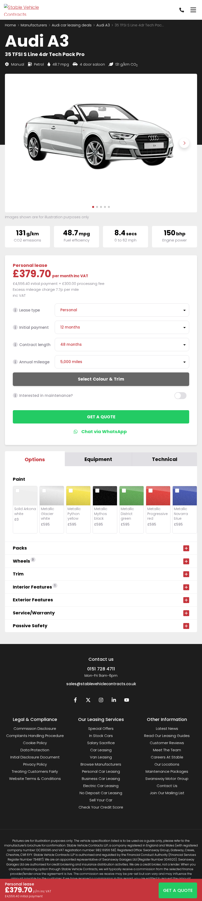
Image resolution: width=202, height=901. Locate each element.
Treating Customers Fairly (35, 771)
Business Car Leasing (101, 778)
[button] (93, 207)
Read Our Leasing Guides (167, 735)
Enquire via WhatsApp (101, 431)
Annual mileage (34, 362)
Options (35, 459)
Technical (164, 459)
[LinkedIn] (113, 701)
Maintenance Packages (167, 771)
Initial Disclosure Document (35, 757)
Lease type (29, 310)
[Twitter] (88, 701)
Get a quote (101, 417)
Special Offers (101, 728)
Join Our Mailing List (167, 792)
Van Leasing (101, 757)
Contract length (34, 344)
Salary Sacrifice (101, 742)
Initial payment (34, 327)
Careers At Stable (167, 757)
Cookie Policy (35, 742)
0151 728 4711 (101, 669)
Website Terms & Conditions (35, 778)
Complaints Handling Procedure (35, 735)
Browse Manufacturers (101, 764)
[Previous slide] (18, 143)
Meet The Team (167, 750)
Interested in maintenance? (46, 395)
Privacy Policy (35, 764)
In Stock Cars (101, 735)
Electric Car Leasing (100, 785)
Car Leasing (101, 750)
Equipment (98, 459)
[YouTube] (126, 701)
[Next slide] (184, 143)
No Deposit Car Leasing (101, 792)
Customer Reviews (167, 742)
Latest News (167, 728)
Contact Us (167, 785)
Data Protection (34, 750)
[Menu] (193, 10)
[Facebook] (75, 701)
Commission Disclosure (35, 728)
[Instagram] (101, 701)
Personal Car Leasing (101, 771)
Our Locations (166, 764)
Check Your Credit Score (101, 807)
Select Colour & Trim (101, 379)
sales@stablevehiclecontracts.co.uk (101, 683)
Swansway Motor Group (166, 778)
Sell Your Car (100, 800)
